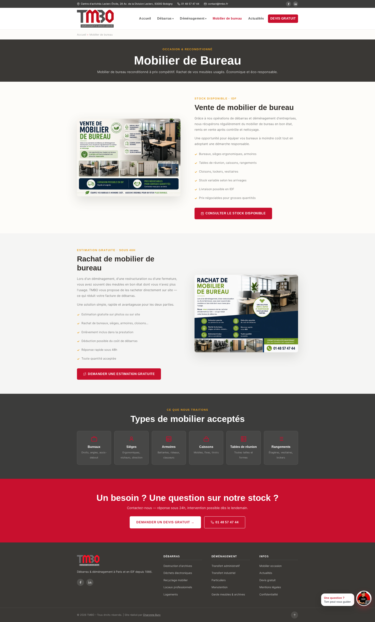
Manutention (220, 587)
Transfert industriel (223, 573)
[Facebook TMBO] (288, 3)
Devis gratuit (267, 580)
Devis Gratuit (283, 18)
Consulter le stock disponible (235, 213)
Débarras (165, 18)
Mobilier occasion (270, 565)
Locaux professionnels (177, 587)
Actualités (256, 18)
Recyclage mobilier (175, 580)
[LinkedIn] (89, 582)
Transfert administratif (226, 565)
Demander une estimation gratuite (121, 374)
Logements (170, 594)
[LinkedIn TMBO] (295, 3)
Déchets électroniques (177, 573)
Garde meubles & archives (228, 594)
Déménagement (193, 18)
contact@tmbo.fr (218, 3)
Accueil (145, 18)
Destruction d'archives (177, 565)
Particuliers (219, 580)
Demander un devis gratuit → (165, 522)
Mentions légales (270, 587)
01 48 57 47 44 (190, 3)
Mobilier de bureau (227, 18)
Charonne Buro (152, 614)
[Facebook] (80, 582)
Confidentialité (268, 594)
